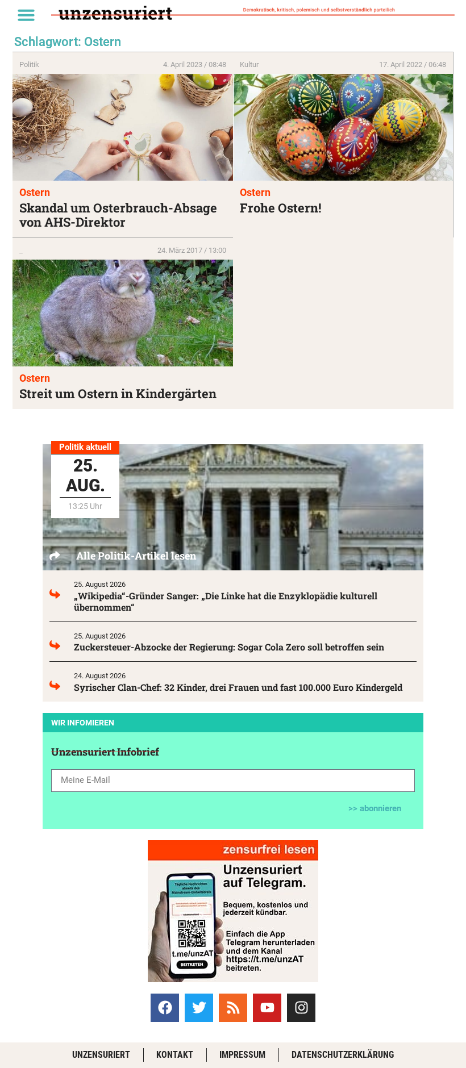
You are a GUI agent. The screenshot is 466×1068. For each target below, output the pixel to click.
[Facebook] (165, 1008)
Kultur (249, 64)
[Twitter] (199, 1008)
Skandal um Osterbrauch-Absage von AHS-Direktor (118, 214)
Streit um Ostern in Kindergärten (118, 393)
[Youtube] (267, 1008)
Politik (29, 64)
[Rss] (233, 1008)
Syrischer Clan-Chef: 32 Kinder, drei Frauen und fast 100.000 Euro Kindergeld (238, 687)
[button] (26, 14)
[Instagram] (301, 1008)
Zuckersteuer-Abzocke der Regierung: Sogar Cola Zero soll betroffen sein (229, 647)
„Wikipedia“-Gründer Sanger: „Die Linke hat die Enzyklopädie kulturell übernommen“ (225, 601)
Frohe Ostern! (280, 207)
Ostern (34, 192)
